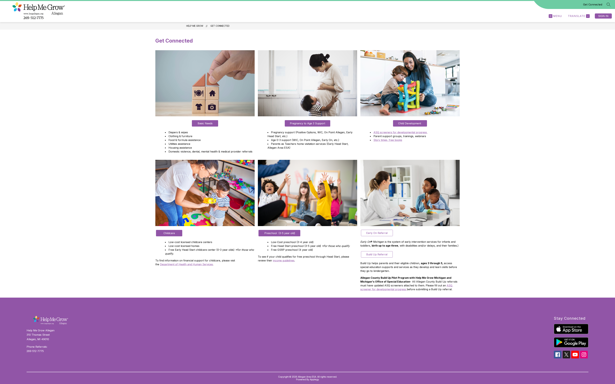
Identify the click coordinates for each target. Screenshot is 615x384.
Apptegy (314, 379)
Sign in (603, 16)
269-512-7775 (33, 18)
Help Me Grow (194, 25)
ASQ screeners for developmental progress (400, 132)
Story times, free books (387, 140)
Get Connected (592, 4)
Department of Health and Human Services (186, 264)
